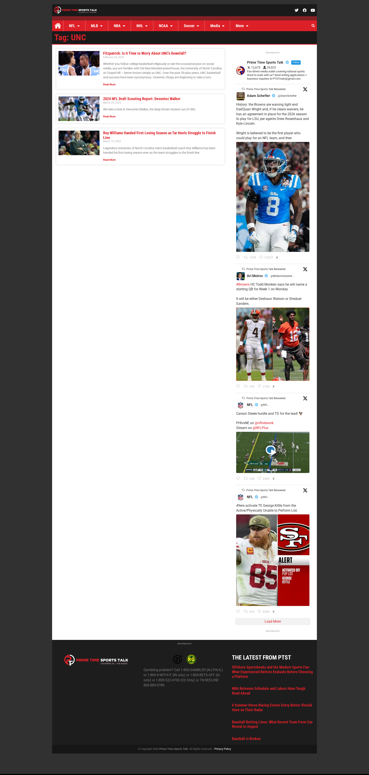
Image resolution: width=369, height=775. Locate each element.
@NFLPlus (260, 428)
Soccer (189, 25)
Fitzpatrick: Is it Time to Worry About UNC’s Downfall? (144, 53)
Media (215, 25)
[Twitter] (297, 10)
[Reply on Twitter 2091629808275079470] (239, 258)
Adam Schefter (258, 96)
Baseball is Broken (246, 738)
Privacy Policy (222, 748)
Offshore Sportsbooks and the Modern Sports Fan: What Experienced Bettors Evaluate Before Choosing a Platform (272, 672)
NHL (139, 25)
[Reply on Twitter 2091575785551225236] (239, 612)
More (240, 25)
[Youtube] (313, 10)
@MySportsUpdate (281, 275)
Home (57, 25)
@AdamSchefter (287, 95)
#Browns (243, 284)
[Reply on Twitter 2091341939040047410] (239, 479)
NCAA (163, 25)
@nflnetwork (264, 423)
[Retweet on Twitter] (243, 88)
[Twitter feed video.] (272, 452)
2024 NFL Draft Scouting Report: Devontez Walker (141, 98)
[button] (313, 26)
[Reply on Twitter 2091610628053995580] (239, 387)
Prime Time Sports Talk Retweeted (266, 89)
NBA (117, 25)
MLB (94, 25)
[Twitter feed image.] (272, 197)
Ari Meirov (255, 276)
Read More (109, 84)
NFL (72, 25)
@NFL (264, 404)
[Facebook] (305, 10)
